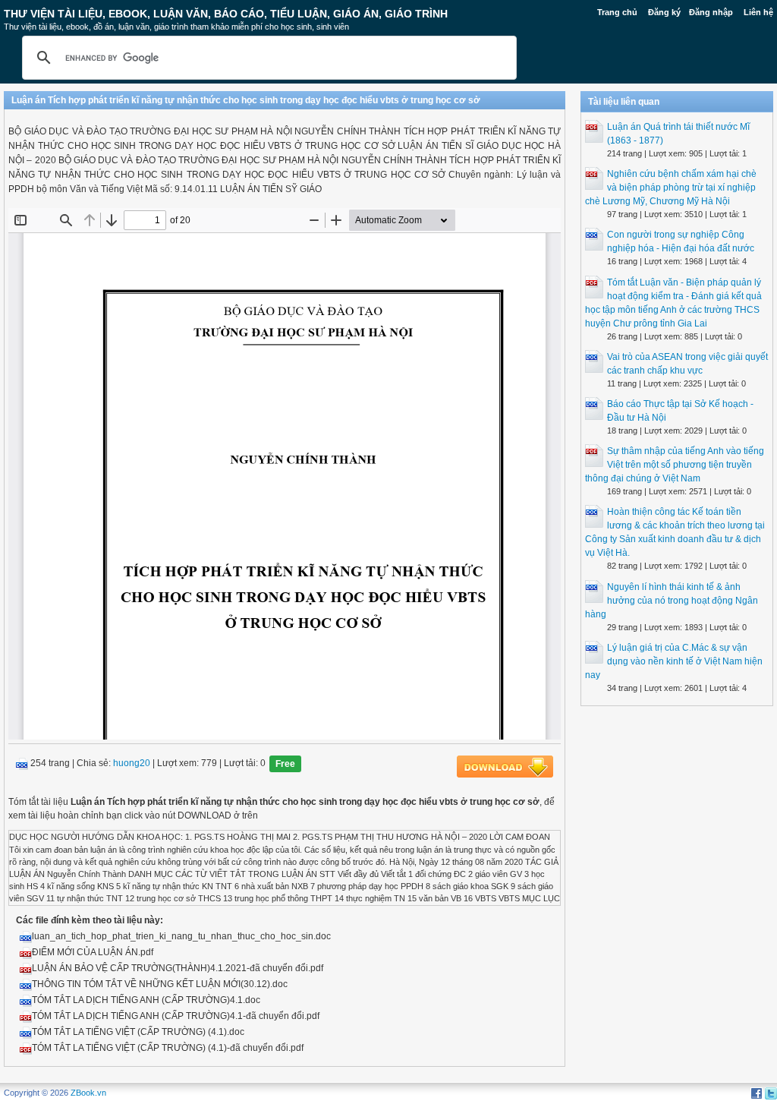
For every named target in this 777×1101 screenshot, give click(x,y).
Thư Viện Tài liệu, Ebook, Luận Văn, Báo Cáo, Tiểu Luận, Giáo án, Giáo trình (226, 14)
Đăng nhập (711, 12)
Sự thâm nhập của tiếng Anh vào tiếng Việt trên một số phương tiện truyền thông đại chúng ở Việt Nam (674, 465)
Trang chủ (617, 12)
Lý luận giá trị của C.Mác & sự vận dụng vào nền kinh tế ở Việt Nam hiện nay (674, 661)
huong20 (131, 764)
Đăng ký (664, 12)
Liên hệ (758, 12)
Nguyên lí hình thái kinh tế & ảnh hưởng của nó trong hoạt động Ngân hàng (671, 601)
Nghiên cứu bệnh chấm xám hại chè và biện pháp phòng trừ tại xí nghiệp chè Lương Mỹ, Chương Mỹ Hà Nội (671, 188)
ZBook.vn (88, 1092)
